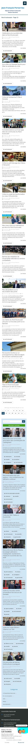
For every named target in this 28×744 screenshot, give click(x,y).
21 (21, 413)
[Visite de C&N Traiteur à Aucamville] (14, 509)
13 (19, 410)
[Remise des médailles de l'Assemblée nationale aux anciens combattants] (14, 250)
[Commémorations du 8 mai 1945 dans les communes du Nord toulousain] (14, 123)
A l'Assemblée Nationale (9, 693)
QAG (4, 698)
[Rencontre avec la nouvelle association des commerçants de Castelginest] (14, 432)
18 (12, 413)
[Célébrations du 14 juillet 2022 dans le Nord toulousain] (14, 26)
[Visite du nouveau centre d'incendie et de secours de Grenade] (14, 584)
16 (6, 413)
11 (13, 410)
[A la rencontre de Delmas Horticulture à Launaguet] (14, 656)
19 (15, 413)
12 (16, 410)
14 (22, 410)
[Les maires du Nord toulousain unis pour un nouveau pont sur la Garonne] (14, 313)
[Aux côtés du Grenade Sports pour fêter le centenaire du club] (14, 58)
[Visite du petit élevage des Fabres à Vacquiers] (14, 156)
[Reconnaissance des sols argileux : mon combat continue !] (14, 469)
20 (18, 413)
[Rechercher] (23, 421)
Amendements (6, 704)
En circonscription (7, 696)
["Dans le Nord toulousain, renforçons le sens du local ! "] (14, 378)
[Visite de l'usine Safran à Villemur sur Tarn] (14, 621)
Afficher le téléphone (9, 726)
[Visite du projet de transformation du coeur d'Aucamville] (14, 188)
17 (9, 413)
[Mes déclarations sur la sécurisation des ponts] (14, 283)
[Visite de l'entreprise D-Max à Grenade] (14, 90)
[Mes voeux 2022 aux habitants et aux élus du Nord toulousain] (14, 219)
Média (4, 701)
